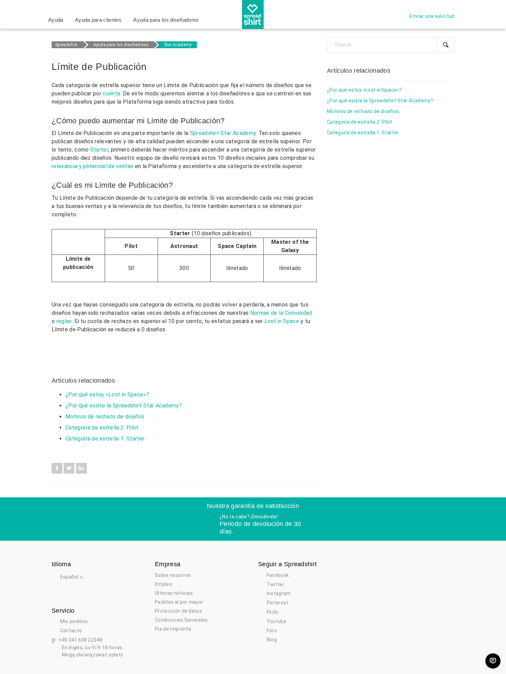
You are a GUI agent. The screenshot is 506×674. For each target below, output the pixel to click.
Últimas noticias (174, 593)
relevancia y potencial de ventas (92, 166)
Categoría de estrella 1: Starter (105, 438)
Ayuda (55, 20)
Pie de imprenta (173, 629)
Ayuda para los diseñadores (166, 20)
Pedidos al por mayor (179, 602)
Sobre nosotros (173, 575)
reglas (64, 321)
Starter (99, 149)
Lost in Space (281, 321)
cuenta (111, 93)
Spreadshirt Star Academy (223, 133)
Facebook (57, 468)
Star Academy (178, 44)
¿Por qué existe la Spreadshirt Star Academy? (123, 405)
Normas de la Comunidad (281, 313)
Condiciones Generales (181, 620)
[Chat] (492, 660)
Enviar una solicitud (432, 16)
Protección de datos (178, 611)
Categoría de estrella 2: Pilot (102, 427)
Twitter (69, 468)
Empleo (163, 584)
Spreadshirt (66, 44)
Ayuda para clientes (98, 20)
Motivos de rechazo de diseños (104, 416)
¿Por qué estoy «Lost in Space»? (107, 394)
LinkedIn (81, 468)
